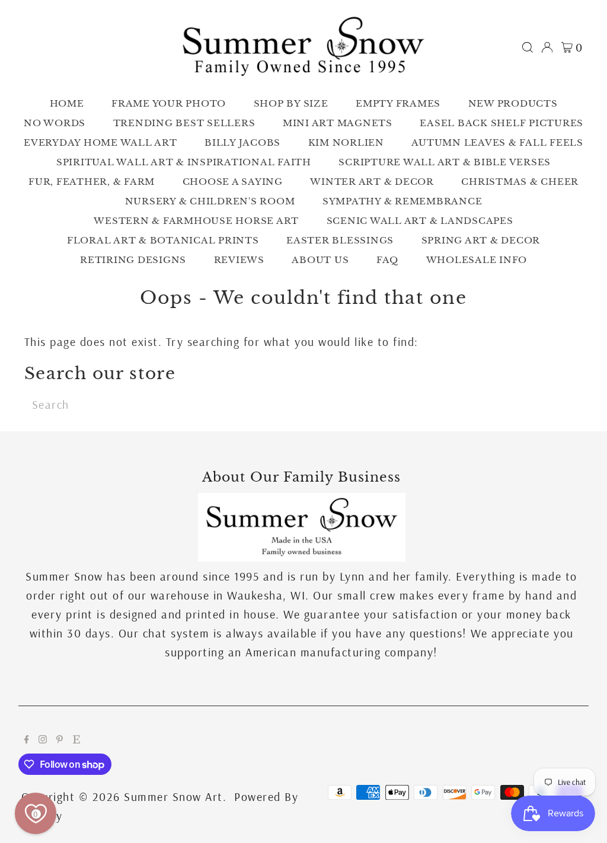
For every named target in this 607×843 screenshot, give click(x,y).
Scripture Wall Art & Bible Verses (444, 162)
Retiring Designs (133, 259)
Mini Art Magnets (337, 123)
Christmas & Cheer (520, 181)
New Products (513, 103)
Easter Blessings (340, 240)
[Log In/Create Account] (547, 47)
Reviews (239, 259)
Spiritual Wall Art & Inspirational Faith (183, 162)
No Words (54, 123)
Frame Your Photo (168, 103)
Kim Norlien (346, 142)
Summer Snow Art (173, 796)
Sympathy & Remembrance (402, 201)
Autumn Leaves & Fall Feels (497, 142)
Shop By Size (291, 103)
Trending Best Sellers (184, 123)
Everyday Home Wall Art (100, 142)
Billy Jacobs (242, 142)
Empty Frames (398, 103)
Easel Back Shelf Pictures (501, 123)
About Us (320, 259)
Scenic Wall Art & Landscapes (420, 220)
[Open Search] (527, 47)
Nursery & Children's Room (210, 201)
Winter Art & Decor (372, 181)
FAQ (387, 259)
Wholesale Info (477, 259)
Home (67, 103)
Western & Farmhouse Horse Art (196, 220)
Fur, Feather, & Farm (91, 181)
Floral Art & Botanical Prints (163, 240)
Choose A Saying (233, 181)
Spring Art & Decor (481, 240)
